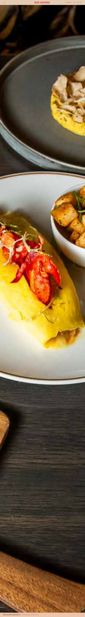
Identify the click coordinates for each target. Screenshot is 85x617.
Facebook (80, 2)
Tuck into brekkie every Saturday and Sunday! (21, 615)
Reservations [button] (68, 2)
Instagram (78, 2)
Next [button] (78, 615)
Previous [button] (74, 615)
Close (83, 615)
